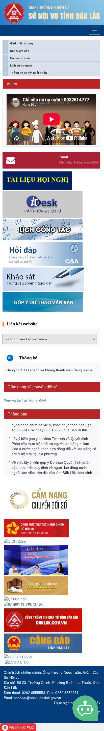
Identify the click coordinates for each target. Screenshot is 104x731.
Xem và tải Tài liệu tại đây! (25, 400)
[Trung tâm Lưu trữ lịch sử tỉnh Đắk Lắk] (17, 662)
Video (12, 84)
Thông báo (17, 414)
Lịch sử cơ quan (21, 65)
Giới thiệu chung (21, 43)
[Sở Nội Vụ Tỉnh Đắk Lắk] (52, 13)
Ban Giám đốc (19, 50)
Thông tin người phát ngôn (28, 72)
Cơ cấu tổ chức (20, 58)
